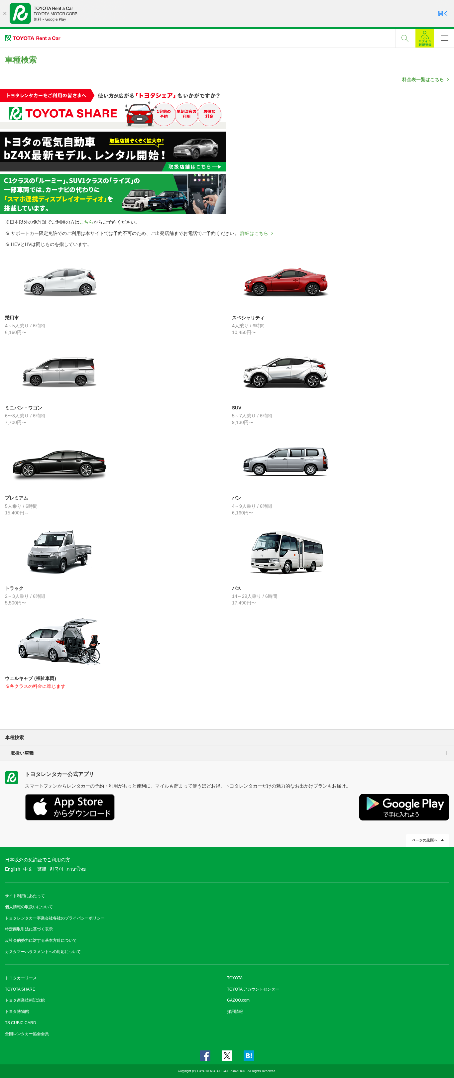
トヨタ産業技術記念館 (25, 1000)
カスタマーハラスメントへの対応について (43, 951)
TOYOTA (235, 978)
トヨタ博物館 (17, 1011)
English (12, 869)
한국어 (56, 869)
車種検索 (14, 737)
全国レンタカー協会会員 (27, 1033)
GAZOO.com (238, 1000)
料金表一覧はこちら (423, 79)
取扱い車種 (22, 753)
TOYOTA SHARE (20, 989)
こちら (86, 222)
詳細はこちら (254, 233)
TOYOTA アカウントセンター (253, 989)
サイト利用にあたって (25, 896)
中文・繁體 (35, 869)
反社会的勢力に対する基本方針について (41, 940)
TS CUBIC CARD (20, 1023)
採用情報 (235, 1011)
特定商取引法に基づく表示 (29, 929)
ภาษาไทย (76, 869)
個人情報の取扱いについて (29, 907)
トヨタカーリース (21, 978)
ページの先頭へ (424, 840)
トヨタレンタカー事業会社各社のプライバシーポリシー (55, 918)
